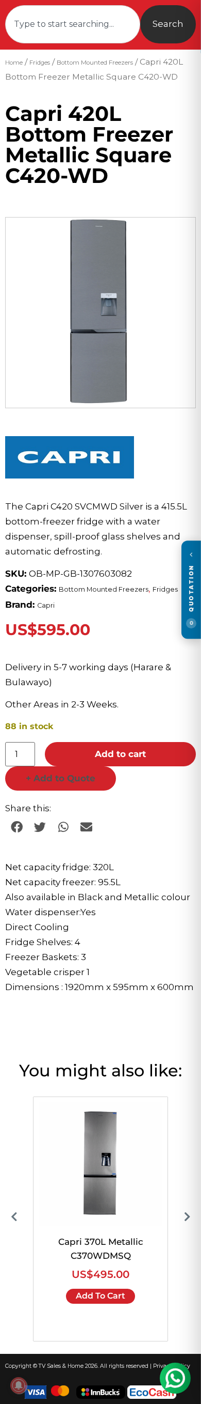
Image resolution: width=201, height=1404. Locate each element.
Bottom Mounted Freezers (95, 62)
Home (14, 62)
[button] (178, 235)
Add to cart (120, 754)
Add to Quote (60, 778)
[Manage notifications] (18, 1385)
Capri (46, 605)
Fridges (39, 62)
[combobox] (72, 24)
